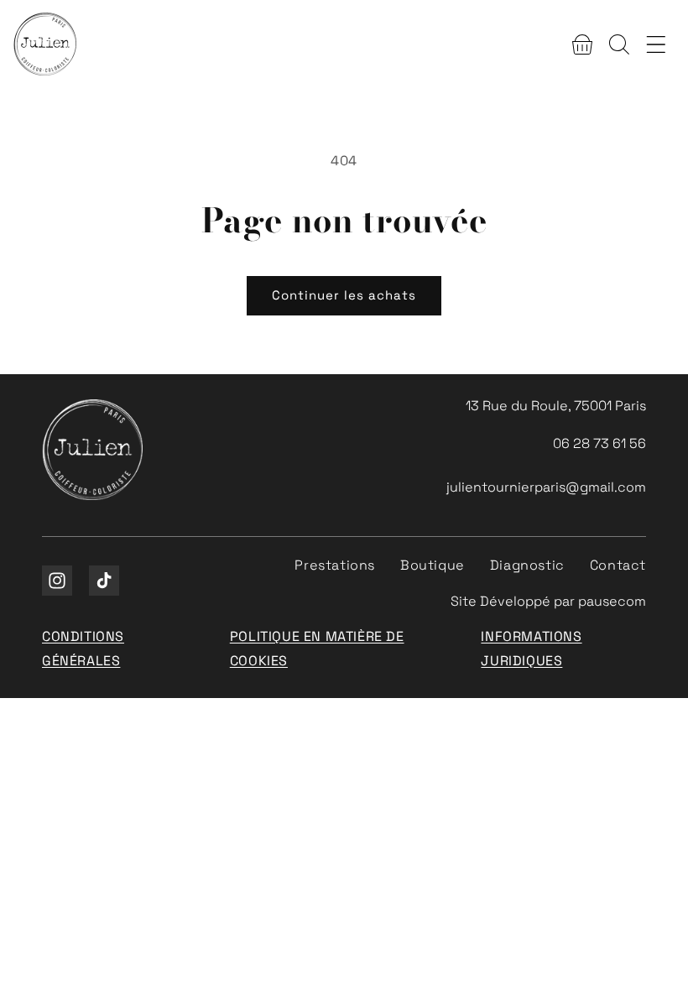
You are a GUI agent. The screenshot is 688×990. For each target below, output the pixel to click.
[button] (582, 44)
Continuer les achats (344, 295)
